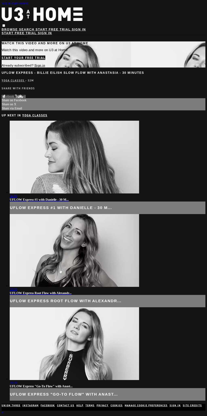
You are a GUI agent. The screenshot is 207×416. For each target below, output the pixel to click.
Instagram (30, 405)
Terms (90, 405)
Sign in (79, 29)
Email (22, 96)
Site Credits (192, 405)
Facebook (8, 96)
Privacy (103, 405)
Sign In (45, 33)
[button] (3, 25)
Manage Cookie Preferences (146, 405)
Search (27, 29)
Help (79, 405)
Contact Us (65, 405)
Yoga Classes (13, 80)
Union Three (11, 405)
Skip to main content (15, 3)
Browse (10, 29)
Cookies (117, 405)
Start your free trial (23, 58)
